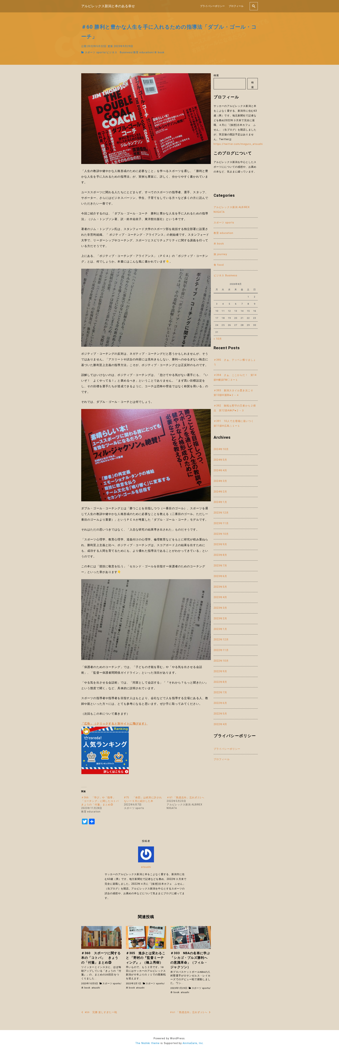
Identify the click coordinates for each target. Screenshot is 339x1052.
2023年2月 (220, 618)
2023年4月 (220, 597)
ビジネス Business (119, 52)
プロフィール (236, 6)
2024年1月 (220, 502)
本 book (159, 52)
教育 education (143, 52)
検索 (216, 75)
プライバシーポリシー (212, 6)
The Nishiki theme (147, 1043)
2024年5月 (220, 459)
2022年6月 (220, 703)
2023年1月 (220, 629)
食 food (219, 264)
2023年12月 (221, 512)
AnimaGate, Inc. (193, 1043)
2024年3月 (220, 481)
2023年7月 (220, 565)
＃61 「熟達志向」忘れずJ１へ (185, 797)
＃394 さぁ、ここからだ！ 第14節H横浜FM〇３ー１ (235, 377)
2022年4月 (220, 724)
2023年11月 (221, 523)
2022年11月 (221, 650)
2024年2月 (220, 491)
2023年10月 (221, 533)
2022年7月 (220, 692)
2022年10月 (221, 660)
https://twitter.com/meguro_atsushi (238, 144)
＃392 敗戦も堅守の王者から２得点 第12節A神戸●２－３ (235, 408)
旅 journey (220, 254)
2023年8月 (220, 555)
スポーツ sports (95, 52)
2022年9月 (220, 671)
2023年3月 (220, 607)
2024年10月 (221, 449)
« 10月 (218, 338)
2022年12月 (221, 639)
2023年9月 (220, 544)
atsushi (146, 867)
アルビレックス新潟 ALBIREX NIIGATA (232, 210)
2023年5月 (220, 586)
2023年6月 (220, 576)
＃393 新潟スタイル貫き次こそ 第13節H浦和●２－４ (235, 393)
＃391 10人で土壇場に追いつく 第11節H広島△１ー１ (235, 423)
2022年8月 (220, 682)
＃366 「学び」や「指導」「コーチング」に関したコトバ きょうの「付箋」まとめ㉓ (101, 801)
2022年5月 (220, 713)
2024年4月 (220, 470)
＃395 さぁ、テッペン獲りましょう (235, 362)
